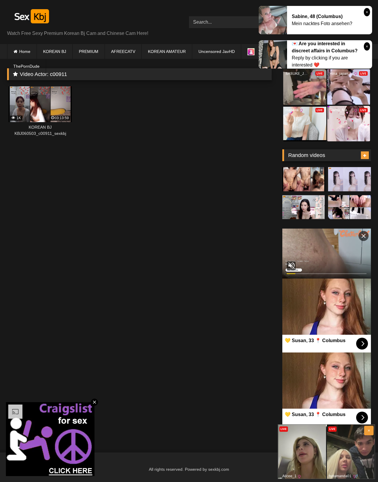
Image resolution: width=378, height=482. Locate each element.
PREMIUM (88, 51)
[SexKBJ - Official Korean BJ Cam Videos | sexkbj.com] (31, 17)
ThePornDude (26, 66)
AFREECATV (123, 51)
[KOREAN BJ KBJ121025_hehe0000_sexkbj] (349, 207)
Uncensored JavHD (216, 51)
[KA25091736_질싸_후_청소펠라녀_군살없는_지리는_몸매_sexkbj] (303, 179)
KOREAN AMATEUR (167, 51)
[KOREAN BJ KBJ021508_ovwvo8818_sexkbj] (303, 207)
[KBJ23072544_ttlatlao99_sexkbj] (349, 179)
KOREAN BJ (54, 51)
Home (24, 51)
